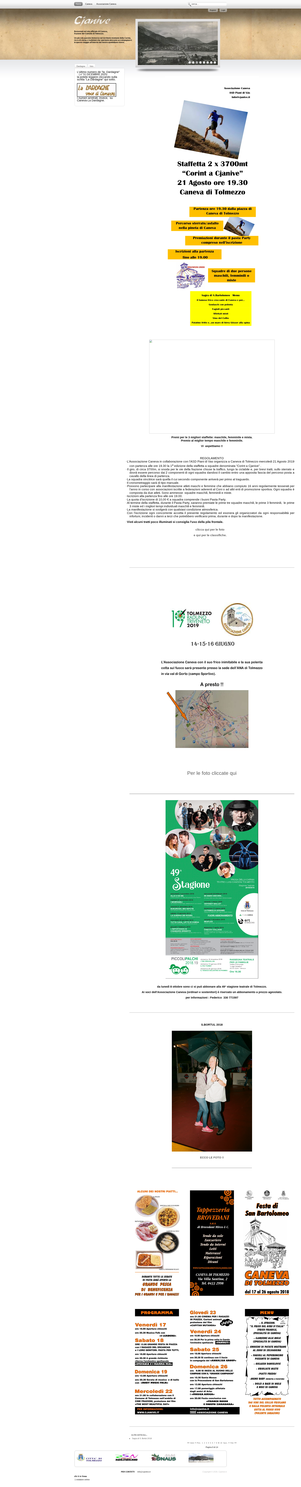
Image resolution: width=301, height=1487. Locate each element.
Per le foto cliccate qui (212, 773)
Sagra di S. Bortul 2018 (142, 1438)
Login (223, 10)
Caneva (88, 4)
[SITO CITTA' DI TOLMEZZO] (89, 1461)
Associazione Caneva (106, 4)
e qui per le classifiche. (210, 535)
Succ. (225, 1443)
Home (78, 4)
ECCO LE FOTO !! (212, 1157)
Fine (232, 1443)
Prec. (199, 1443)
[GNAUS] (164, 1461)
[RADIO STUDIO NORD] (126, 1461)
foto (91, 66)
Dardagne (81, 66)
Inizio (192, 1443)
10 (221, 1443)
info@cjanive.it (143, 1472)
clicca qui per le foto (209, 529)
